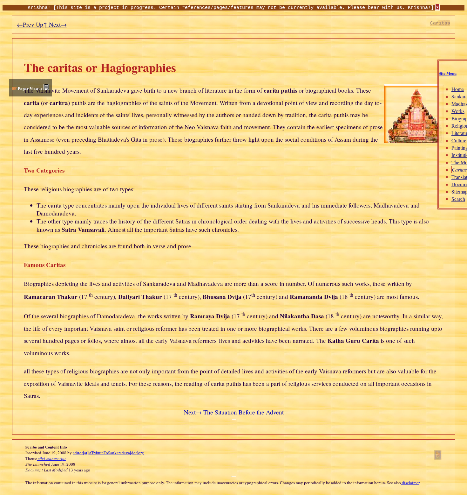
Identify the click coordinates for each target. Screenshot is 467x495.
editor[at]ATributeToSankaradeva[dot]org (108, 453)
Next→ (57, 24)
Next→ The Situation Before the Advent (234, 412)
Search (458, 198)
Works (457, 111)
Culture (458, 140)
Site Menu (448, 73)
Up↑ (40, 24)
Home (457, 89)
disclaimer (410, 482)
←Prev (25, 24)
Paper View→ (30, 88)
